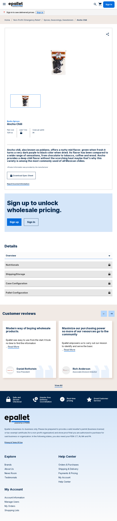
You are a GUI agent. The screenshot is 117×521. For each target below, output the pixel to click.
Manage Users (12, 501)
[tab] (58, 265)
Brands (8, 464)
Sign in (40, 12)
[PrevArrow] (104, 314)
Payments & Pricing (68, 473)
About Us (9, 469)
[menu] (4, 4)
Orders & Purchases (68, 464)
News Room (11, 473)
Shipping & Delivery (68, 469)
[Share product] (107, 34)
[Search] (95, 4)
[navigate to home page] (16, 4)
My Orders (10, 506)
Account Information (15, 497)
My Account (64, 477)
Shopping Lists (12, 510)
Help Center (64, 481)
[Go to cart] (100, 4)
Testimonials (11, 477)
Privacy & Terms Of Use (14, 442)
